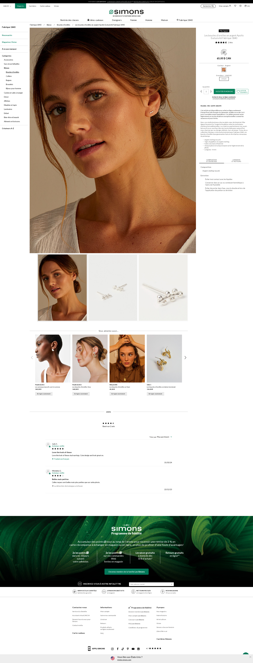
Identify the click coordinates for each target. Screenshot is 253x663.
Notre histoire (162, 615)
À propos (161, 607)
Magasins (20, 6)
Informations (106, 607)
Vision (56, 6)
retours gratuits (141, 2)
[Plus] (211, 91)
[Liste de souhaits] (235, 6)
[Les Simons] (126, 527)
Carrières (32, 6)
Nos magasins (162, 611)
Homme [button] (148, 20)
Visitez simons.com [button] (124, 660)
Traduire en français (61, 459)
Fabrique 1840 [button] (186, 20)
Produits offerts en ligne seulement (107, 628)
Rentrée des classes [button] (69, 20)
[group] (53, 367)
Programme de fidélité (126, 533)
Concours (136, 620)
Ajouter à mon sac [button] (224, 91)
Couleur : (224, 66)
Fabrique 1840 (8, 27)
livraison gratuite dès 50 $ (119, 2)
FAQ (102, 633)
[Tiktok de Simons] (123, 649)
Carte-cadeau (45, 6)
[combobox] (160, 437)
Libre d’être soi (162, 631)
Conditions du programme (137, 628)
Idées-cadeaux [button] (96, 20)
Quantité (206, 87)
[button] (208, 6)
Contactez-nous (79, 607)
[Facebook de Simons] (117, 649)
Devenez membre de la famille (126, 571)
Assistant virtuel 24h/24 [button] (80, 615)
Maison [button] (164, 20)
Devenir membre (138, 612)
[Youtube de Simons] (133, 649)
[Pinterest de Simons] (127, 649)
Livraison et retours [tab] (236, 160)
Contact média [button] (77, 625)
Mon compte (223, 6)
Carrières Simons (164, 639)
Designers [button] (117, 20)
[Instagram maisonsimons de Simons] (112, 649)
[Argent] (223, 69)
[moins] (201, 91)
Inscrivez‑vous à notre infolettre (102, 584)
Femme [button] (133, 20)
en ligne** (175, 554)
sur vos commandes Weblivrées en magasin (114, 557)
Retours (103, 623)
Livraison (103, 619)
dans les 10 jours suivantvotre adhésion (80, 557)
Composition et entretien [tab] (211, 160)
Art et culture (161, 619)
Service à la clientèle (79, 611)
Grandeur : (224, 75)
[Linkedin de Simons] (138, 649)
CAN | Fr (6, 6)
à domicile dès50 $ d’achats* (145, 555)
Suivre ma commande (108, 615)
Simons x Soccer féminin (165, 627)
